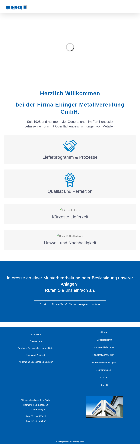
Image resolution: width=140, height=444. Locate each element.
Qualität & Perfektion (104, 355)
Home (104, 332)
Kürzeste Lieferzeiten (104, 347)
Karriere (104, 377)
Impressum (36, 334)
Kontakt (104, 385)
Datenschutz (36, 341)
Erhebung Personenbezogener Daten (36, 348)
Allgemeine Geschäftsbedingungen (36, 362)
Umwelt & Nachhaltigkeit (104, 362)
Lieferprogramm (104, 340)
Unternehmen (104, 370)
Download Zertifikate (36, 355)
